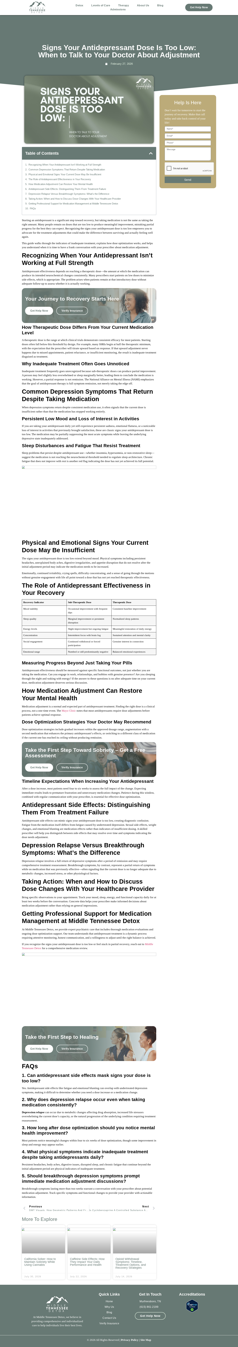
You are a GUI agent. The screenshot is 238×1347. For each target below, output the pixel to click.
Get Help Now (199, 7)
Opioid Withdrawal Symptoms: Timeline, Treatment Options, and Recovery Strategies (130, 1263)
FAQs (33, 208)
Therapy (123, 5)
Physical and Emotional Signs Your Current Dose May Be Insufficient (64, 174)
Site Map (145, 1339)
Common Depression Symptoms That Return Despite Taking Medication (66, 169)
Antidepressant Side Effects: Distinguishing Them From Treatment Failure (67, 189)
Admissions (118, 9)
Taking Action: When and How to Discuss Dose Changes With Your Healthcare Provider (74, 198)
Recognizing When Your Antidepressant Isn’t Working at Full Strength (64, 164)
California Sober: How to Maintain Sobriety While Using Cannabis (40, 1261)
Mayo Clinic (68, 710)
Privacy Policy (129, 1339)
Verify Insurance (72, 310)
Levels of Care (100, 5)
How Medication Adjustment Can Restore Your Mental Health (60, 184)
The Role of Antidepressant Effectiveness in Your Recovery (59, 179)
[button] (151, 153)
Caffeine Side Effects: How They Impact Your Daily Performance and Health (87, 1261)
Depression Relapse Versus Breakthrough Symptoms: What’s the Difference (68, 193)
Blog (160, 5)
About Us (143, 5)
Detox (79, 5)
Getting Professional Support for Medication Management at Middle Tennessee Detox (73, 203)
